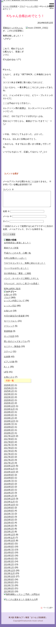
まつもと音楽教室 (10, 6)
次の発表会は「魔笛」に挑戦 (17, 273)
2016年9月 (9, 475)
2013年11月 (9, 573)
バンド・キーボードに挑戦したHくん (21, 278)
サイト (6, 221)
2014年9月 (9, 543)
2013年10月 (9, 576)
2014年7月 (9, 549)
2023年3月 (9, 394)
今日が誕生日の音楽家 (14, 316)
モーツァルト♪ (10, 321)
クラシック (9, 326)
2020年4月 (9, 403)
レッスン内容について (14, 300)
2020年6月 (9, 400)
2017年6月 (9, 448)
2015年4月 (9, 523)
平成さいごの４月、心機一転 (17, 253)
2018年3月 (9, 430)
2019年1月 (9, 418)
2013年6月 (9, 588)
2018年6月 (9, 427)
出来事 (7, 357)
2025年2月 (9, 388)
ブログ (7, 297)
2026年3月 (9, 385)
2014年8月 (9, 546)
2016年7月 (9, 481)
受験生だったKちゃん (13, 28)
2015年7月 (9, 514)
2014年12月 (9, 534)
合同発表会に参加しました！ (17, 243)
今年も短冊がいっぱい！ (15, 258)
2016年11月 (9, 469)
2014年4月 (9, 558)
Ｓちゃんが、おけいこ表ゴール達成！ (21, 283)
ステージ (8, 351)
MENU (52, 7)
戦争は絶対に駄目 (12, 289)
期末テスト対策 (11, 248)
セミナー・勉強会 (12, 346)
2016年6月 (9, 484)
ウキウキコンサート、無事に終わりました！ (25, 263)
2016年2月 (9, 493)
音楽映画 (8, 331)
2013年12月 (9, 570)
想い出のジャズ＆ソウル (15, 341)
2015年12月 (9, 499)
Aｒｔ (7, 367)
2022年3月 (9, 397)
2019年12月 (9, 406)
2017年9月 (9, 439)
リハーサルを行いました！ (16, 268)
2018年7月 (9, 424)
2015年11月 (9, 502)
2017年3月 (9, 457)
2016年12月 (9, 466)
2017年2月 (9, 460)
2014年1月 (9, 567)
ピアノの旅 (9, 362)
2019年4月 (9, 412)
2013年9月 (9, 579)
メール (7, 216)
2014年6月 (9, 552)
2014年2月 (9, 564)
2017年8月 (9, 442)
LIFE (6, 372)
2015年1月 (9, 531)
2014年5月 (9, 555)
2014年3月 (9, 561)
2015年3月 (9, 526)
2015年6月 (9, 517)
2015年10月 (9, 505)
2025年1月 (9, 391)
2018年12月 (9, 421)
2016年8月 (9, 478)
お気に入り (9, 377)
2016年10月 (9, 472)
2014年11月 (9, 538)
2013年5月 (9, 591)
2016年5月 (9, 487)
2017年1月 (9, 463)
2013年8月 (9, 582)
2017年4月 (9, 454)
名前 (6, 211)
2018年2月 (9, 433)
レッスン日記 (10, 306)
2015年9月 (9, 508)
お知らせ (8, 294)
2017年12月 (9, 436)
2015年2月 (9, 529)
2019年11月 (9, 409)
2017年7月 (9, 445)
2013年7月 (9, 585)
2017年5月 (9, 451)
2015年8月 (9, 511)
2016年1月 (9, 496)
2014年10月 (9, 540)
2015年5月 (9, 519)
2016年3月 (9, 490)
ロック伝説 (9, 336)
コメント (8, 189)
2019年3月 (9, 415)
